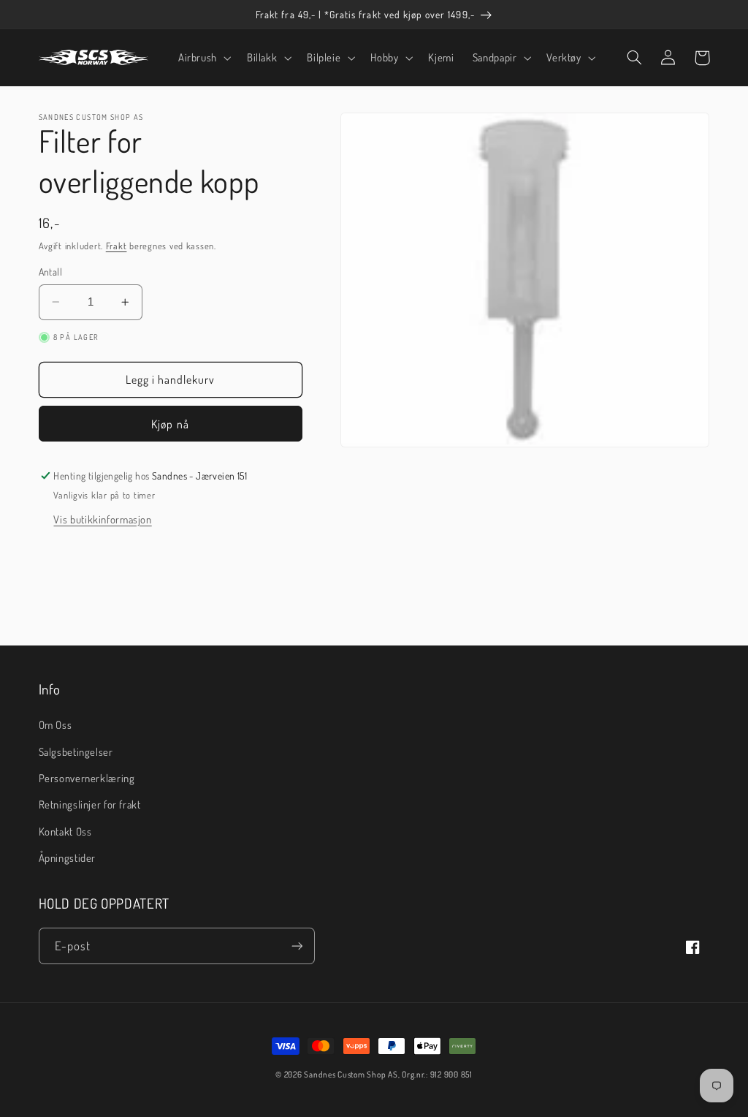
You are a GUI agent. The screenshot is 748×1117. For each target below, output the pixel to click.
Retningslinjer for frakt (90, 804)
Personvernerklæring (87, 777)
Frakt (116, 245)
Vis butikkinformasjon (102, 519)
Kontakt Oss (65, 831)
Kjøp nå (169, 424)
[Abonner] (296, 945)
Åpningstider (67, 857)
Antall (51, 271)
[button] (203, 58)
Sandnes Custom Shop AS (350, 1074)
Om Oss (55, 724)
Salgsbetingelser (76, 751)
